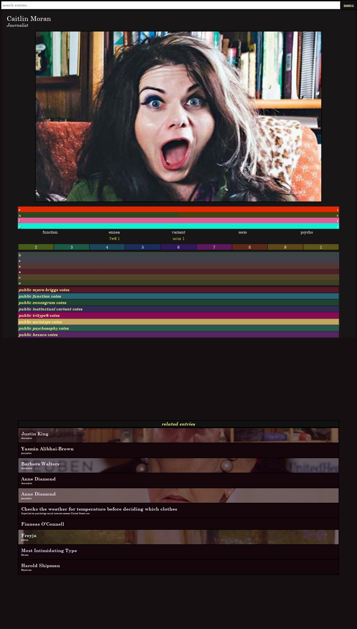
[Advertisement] (169, 381)
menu (349, 5)
